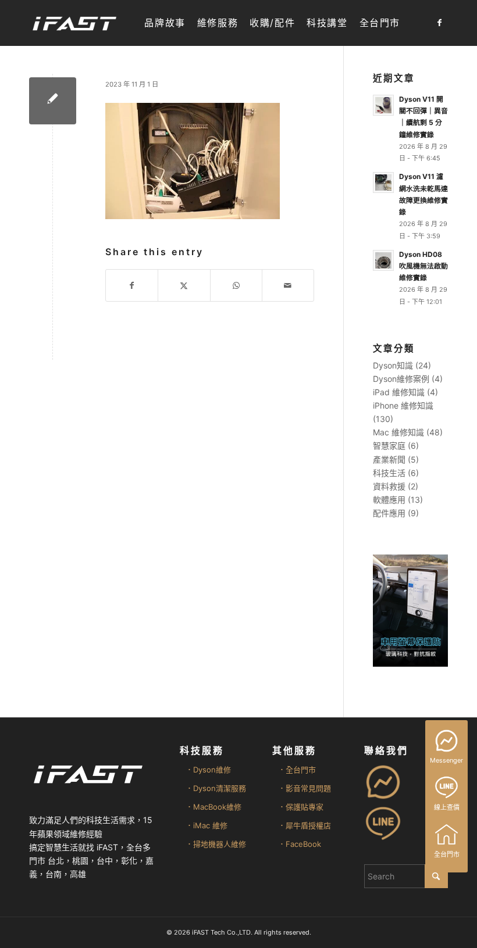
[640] (52, 100)
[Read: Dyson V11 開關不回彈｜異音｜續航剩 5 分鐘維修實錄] (383, 105)
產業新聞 (389, 459)
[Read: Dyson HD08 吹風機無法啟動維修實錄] (383, 260)
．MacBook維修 (213, 806)
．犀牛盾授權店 (304, 825)
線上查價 (447, 807)
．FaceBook (299, 844)
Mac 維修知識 (398, 432)
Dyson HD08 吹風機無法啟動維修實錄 (423, 266)
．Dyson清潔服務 (216, 788)
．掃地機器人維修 (216, 844)
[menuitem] (164, 23)
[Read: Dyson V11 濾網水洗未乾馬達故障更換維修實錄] (383, 182)
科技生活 (389, 473)
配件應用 (389, 513)
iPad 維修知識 (399, 392)
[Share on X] (183, 285)
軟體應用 (389, 500)
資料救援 (389, 486)
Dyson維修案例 (401, 379)
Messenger (446, 760)
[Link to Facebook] (439, 22)
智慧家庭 (389, 445)
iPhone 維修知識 (403, 405)
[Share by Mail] (288, 285)
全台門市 (447, 854)
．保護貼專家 (300, 806)
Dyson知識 (393, 365)
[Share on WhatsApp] (236, 285)
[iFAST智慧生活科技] (74, 23)
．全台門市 (297, 769)
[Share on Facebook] (132, 285)
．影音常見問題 (304, 788)
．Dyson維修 (208, 769)
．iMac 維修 (206, 825)
